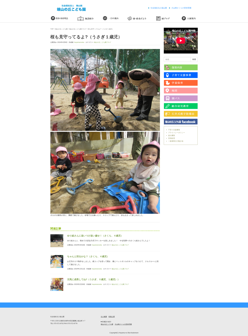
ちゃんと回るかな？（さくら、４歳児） (88, 256)
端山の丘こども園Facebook (181, 121)
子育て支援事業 (181, 75)
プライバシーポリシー (176, 133)
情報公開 (112, 317)
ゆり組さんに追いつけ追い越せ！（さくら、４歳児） (95, 235)
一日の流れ (111, 18)
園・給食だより (137, 18)
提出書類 (171, 135)
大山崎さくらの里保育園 (181, 8)
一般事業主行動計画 (175, 141)
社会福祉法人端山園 (159, 8)
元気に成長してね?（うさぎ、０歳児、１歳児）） (93, 279)
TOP (51, 29)
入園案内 (189, 18)
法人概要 (104, 317)
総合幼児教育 (181, 106)
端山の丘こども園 (61, 29)
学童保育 (181, 83)
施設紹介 (85, 18)
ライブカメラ (181, 67)
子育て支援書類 (174, 130)
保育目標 (59, 18)
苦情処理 (171, 138)
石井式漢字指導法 (181, 114)
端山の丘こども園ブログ (77, 29)
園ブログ (163, 18)
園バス (181, 98)
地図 (181, 90)
